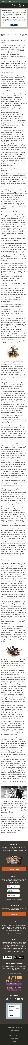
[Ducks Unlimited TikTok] (14, 999)
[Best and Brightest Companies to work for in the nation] (14, 983)
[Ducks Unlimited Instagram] (11, 999)
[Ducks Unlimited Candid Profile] (14, 1011)
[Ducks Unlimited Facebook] (4, 999)
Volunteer (16, 1)
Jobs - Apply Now (14, 1036)
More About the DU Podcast (14, 899)
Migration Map (7, 1)
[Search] (24, 5)
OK (14, 24)
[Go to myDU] (20, 5)
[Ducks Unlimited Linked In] (22, 999)
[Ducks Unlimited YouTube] (18, 999)
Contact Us (14, 1033)
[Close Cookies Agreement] (25, 10)
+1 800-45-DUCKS (14, 1030)
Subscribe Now (14, 869)
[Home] (14, 5)
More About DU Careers (14, 973)
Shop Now (14, 914)
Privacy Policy (14, 1038)
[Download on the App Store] (7, 957)
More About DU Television (14, 933)
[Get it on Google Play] (18, 957)
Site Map (14, 1041)
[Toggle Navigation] (4, 5)
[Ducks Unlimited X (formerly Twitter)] (7, 999)
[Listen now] (13, 886)
